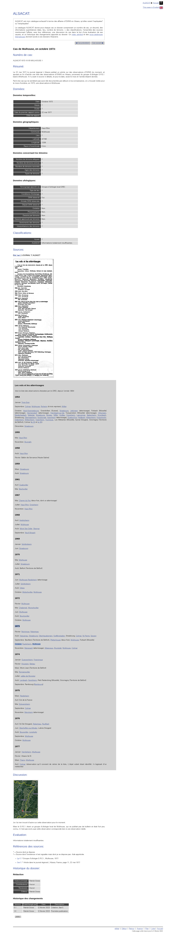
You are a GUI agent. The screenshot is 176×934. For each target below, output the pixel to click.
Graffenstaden (59, 636)
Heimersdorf (32, 413)
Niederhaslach (20, 415)
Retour (131, 929)
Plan (147, 929)
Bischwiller (23, 489)
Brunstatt (58, 648)
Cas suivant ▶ (97, 43)
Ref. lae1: (17, 255)
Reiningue (25, 632)
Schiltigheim (27, 544)
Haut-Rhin (23, 438)
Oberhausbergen (45, 636)
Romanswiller (24, 672)
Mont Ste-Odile (26, 529)
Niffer (56, 415)
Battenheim (91, 415)
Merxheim (28, 712)
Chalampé (23, 608)
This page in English (151, 7)
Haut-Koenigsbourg (31, 411)
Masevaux (49, 648)
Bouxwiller (24, 732)
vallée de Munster (28, 676)
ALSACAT (147, 3)
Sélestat (31, 415)
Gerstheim (32, 680)
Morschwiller (33, 608)
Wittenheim (91, 418)
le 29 (33, 422)
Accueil (156, 3)
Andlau (62, 415)
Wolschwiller (27, 592)
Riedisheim (24, 696)
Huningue (49, 420)
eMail (117, 929)
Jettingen (74, 411)
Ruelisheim (26, 644)
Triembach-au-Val (57, 413)
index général (77, 35)
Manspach (28, 648)
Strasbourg (64, 411)
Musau (49, 415)
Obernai (36, 529)
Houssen (25, 664)
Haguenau (24, 636)
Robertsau (34, 632)
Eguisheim (71, 415)
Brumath (27, 442)
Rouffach (45, 724)
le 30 (40, 422)
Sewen (93, 636)
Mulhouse (36, 407)
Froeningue (38, 660)
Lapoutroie (81, 415)
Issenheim (51, 418)
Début (124, 929)
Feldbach (81, 418)
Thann (22, 760)
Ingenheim (40, 420)
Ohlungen (102, 413)
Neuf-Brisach (30, 533)
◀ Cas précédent (83, 43)
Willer (64, 407)
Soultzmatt (41, 418)
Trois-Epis (25, 403)
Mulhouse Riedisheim (28, 580)
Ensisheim (34, 505)
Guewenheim (27, 660)
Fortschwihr (101, 418)
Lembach (23, 680)
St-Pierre (86, 636)
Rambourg (38, 684)
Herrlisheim (26, 752)
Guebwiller (23, 485)
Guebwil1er (72, 418)
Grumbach (102, 415)
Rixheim (44, 407)
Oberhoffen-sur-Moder (28, 728)
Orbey (22, 588)
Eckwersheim (24, 704)
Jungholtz (33, 732)
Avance (140, 929)
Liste (153, 929)
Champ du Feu (25, 501)
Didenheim (19, 420)
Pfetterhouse (55, 640)
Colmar (28, 407)
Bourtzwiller (24, 616)
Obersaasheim (30, 418)
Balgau (32, 664)
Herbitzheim (24, 520)
